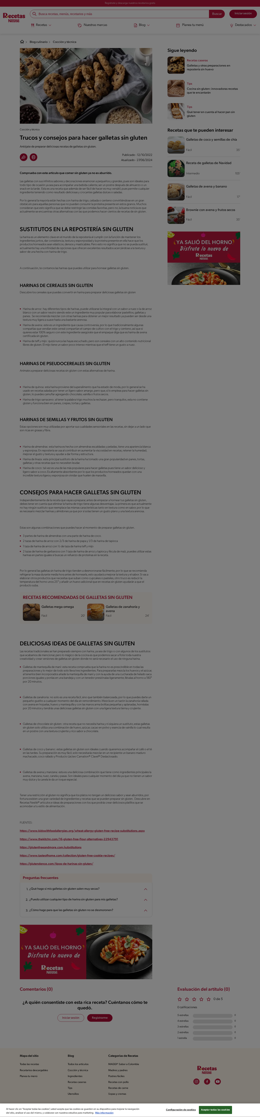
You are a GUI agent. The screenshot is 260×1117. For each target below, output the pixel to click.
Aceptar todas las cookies (215, 1110)
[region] (130, 1110)
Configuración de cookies (181, 1110)
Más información (104, 1113)
